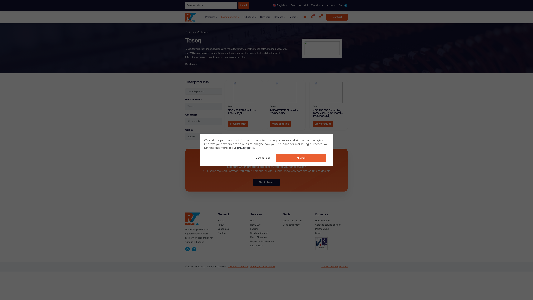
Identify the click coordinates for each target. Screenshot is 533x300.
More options (262, 157)
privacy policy (246, 148)
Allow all (301, 157)
